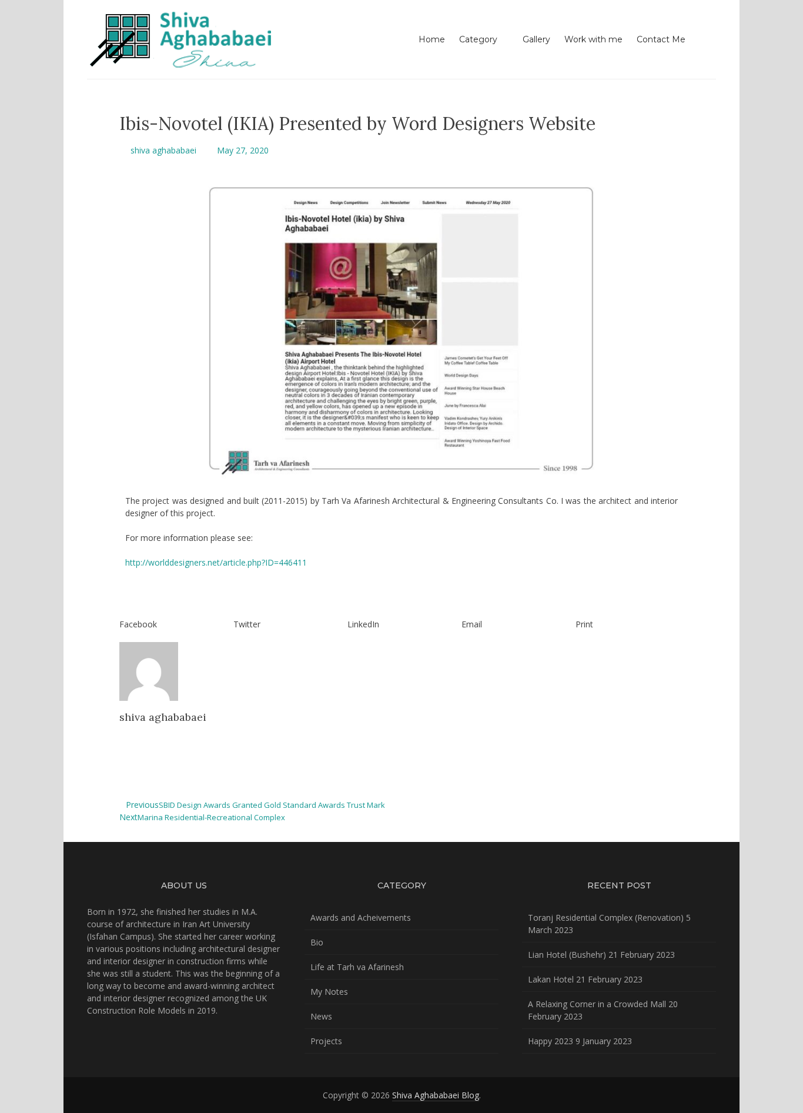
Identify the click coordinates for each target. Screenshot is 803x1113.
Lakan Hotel (551, 979)
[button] (173, 618)
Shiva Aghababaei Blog (435, 1095)
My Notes (329, 991)
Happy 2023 (550, 1041)
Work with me (593, 39)
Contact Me (661, 39)
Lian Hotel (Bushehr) (567, 954)
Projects (326, 1041)
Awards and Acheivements (360, 917)
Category (478, 39)
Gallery (536, 39)
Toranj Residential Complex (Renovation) (606, 917)
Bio (316, 942)
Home (432, 39)
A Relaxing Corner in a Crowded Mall (597, 1004)
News (321, 1016)
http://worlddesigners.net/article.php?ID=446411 (216, 562)
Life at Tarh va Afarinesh (357, 966)
